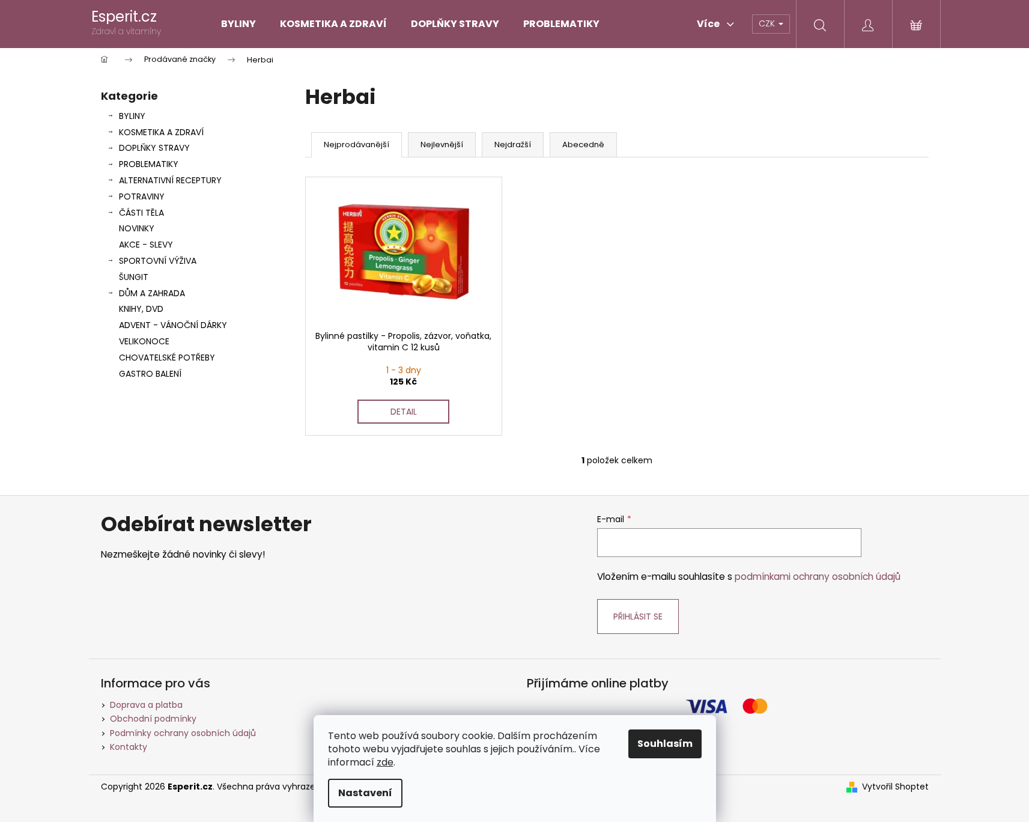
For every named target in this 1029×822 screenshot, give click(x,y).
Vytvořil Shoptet (895, 787)
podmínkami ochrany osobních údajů (817, 576)
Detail (403, 412)
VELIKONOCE (144, 341)
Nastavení (365, 793)
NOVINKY (136, 228)
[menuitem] (238, 24)
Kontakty (128, 747)
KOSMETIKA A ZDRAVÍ (161, 132)
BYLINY (132, 116)
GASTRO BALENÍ (150, 374)
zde (385, 762)
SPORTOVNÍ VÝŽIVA (157, 261)
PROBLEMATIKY (148, 164)
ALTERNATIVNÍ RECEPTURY (170, 180)
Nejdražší (512, 144)
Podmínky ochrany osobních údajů (183, 733)
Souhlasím (665, 743)
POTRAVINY (142, 196)
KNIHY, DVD (141, 309)
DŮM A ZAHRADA (152, 293)
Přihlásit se (638, 616)
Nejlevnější (441, 144)
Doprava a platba (146, 705)
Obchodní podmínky (153, 719)
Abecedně (583, 144)
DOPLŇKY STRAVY (154, 148)
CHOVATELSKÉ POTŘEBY (167, 358)
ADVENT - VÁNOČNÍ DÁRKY (173, 325)
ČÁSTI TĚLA (141, 213)
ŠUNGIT (133, 277)
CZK (768, 23)
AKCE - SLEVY (146, 245)
